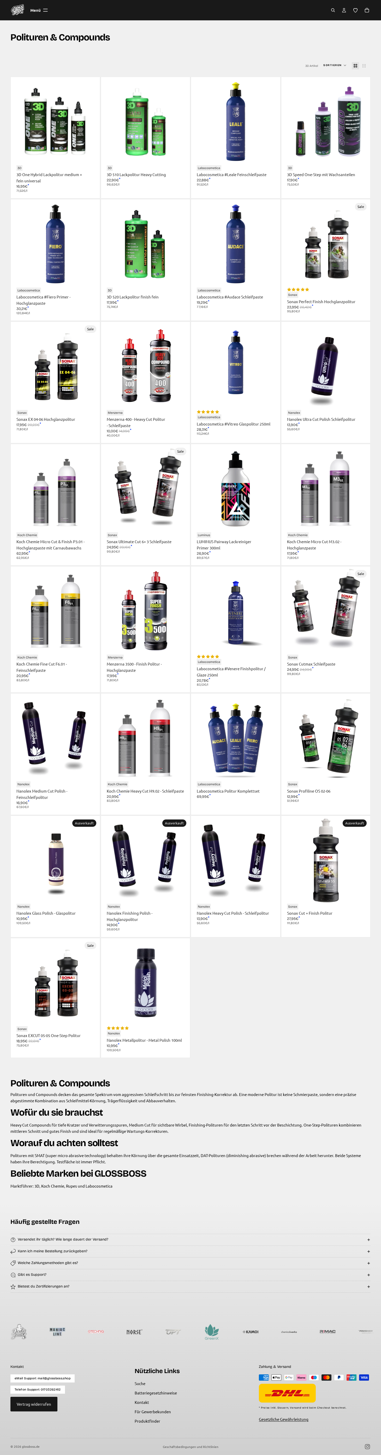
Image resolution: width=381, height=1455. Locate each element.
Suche (140, 1383)
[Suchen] (333, 10)
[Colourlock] (352, 1332)
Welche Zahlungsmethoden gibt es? (48, 1263)
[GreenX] (159, 1332)
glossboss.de (31, 1446)
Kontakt (142, 1402)
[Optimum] (120, 1332)
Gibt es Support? (32, 1274)
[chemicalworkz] (236, 1332)
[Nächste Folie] (90, 121)
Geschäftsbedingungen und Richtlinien (190, 1447)
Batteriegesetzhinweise (156, 1392)
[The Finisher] (313, 1332)
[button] (335, 65)
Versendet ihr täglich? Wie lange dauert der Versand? (63, 1239)
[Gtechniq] (43, 1332)
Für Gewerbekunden (153, 1411)
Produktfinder (147, 1420)
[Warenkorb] (367, 10)
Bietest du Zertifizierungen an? (43, 1286)
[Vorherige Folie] (20, 121)
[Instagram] (367, 1447)
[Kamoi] (197, 1332)
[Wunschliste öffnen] (355, 10)
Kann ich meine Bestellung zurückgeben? (52, 1251)
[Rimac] (275, 1332)
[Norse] (82, 1332)
